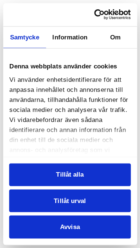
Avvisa (70, 226)
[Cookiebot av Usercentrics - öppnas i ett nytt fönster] (99, 14)
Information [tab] (69, 37)
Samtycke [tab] (24, 37)
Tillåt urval (70, 200)
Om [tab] (115, 37)
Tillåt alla (70, 174)
